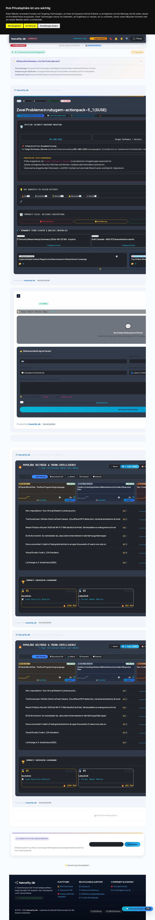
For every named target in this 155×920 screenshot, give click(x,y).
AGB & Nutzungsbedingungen (93, 894)
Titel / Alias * (134, 356)
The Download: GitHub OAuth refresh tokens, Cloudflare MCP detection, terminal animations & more (73, 519)
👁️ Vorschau (41, 500)
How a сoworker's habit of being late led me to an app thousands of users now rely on (66, 544)
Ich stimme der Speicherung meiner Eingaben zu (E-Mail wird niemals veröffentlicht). (65, 402)
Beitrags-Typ (26, 367)
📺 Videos (71, 476)
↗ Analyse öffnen (53, 245)
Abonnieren (132, 844)
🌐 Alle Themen (40, 476)
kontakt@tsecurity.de (122, 890)
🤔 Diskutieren (75, 196)
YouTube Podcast (120, 886)
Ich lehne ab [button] (31, 26)
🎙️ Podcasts (84, 476)
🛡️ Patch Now (40, 196)
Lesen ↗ (70, 500)
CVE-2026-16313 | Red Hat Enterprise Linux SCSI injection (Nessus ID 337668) (33, 45)
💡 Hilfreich (57, 196)
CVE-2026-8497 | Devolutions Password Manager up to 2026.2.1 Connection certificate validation (119, 45)
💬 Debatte (97, 476)
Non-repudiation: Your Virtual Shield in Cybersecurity (50, 510)
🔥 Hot (25, 196)
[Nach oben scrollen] (138, 911)
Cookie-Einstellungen (89, 897)
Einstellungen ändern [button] (49, 26)
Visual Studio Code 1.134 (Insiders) (42, 552)
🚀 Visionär (91, 196)
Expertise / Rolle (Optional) (141, 367)
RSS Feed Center (66, 886)
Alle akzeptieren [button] (14, 26)
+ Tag (52, 312)
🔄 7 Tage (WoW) (129, 466)
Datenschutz (102, 402)
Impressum (85, 886)
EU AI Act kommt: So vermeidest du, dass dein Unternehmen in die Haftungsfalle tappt (66, 535)
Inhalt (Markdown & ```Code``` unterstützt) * (40, 379)
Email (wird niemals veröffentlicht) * (36, 356)
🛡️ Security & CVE (56, 476)
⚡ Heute (114, 466)
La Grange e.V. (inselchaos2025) (41, 562)
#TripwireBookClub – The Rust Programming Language (41, 487)
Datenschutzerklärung (90, 890)
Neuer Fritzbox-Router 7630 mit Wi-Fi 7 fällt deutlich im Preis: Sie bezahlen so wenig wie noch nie (71, 527)
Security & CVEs (66, 890)
